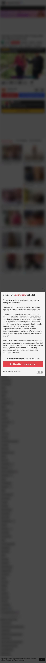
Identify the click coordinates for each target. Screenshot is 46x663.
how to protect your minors (11, 371)
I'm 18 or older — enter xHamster (23, 364)
